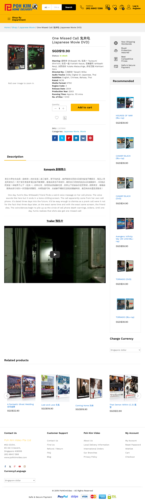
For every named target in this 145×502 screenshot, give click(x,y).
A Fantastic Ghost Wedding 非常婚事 (20, 405)
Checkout (130, 457)
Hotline (89, 6)
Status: (55, 56)
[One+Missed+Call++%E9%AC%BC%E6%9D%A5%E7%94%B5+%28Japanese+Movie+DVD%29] (62, 138)
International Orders (94, 449)
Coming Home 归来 (84, 405)
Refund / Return (55, 449)
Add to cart (85, 107)
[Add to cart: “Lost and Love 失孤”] (48, 400)
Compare (65, 117)
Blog (49, 457)
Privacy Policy (90, 457)
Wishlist (129, 449)
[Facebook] (5, 466)
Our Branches (90, 453)
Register (137, 8)
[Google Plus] (14, 466)
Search (68, 7)
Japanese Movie (71, 131)
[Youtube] (19, 466)
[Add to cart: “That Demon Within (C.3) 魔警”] (116, 400)
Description (15, 156)
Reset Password (133, 445)
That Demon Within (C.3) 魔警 (123, 406)
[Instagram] (24, 466)
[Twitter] (10, 466)
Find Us (51, 445)
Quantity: (56, 104)
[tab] (15, 158)
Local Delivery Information (96, 445)
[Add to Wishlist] (57, 117)
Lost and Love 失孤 (50, 405)
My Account (131, 440)
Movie (83, 131)
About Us (88, 440)
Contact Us (52, 440)
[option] (21, 395)
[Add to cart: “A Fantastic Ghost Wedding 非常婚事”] (14, 399)
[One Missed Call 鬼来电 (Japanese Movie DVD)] (55, 138)
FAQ (49, 453)
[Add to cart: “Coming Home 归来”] (82, 400)
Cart (127, 453)
